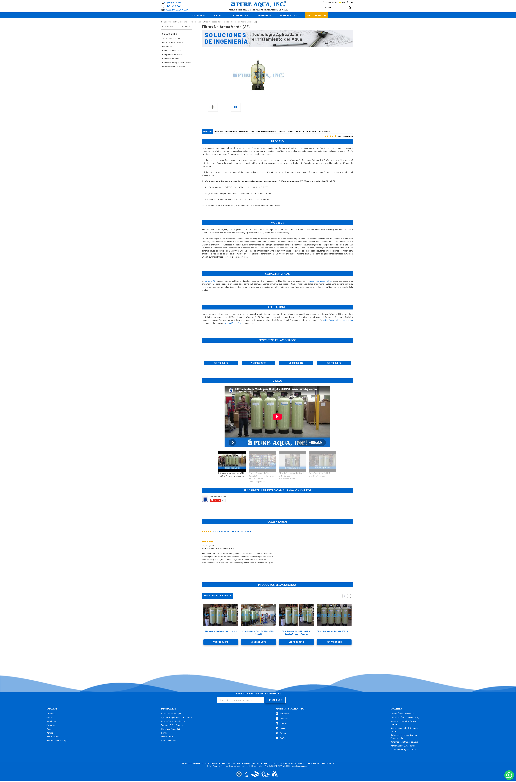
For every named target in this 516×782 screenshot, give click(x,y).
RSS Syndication (168, 740)
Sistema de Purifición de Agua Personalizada (403, 736)
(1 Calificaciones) (222, 531)
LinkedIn (283, 728)
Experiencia (239, 15)
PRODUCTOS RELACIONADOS (316, 131)
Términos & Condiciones (172, 725)
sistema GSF (210, 281)
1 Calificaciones (345, 136)
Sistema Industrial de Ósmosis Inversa (404, 723)
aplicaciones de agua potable (318, 281)
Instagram (284, 713)
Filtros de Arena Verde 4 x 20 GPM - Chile (334, 631)
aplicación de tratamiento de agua (338, 320)
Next (349, 596)
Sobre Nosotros (289, 15)
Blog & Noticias (53, 736)
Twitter (283, 733)
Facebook (284, 718)
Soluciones (51, 721)
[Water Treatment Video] (277, 499)
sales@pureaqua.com (300, 766)
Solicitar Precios (316, 15)
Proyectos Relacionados (263, 131)
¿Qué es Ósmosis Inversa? (402, 713)
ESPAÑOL (346, 2)
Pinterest (284, 723)
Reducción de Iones (170, 59)
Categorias (186, 26)
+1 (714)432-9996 (172, 2)
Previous (344, 596)
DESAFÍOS (218, 131)
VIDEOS (282, 131)
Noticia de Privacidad (170, 729)
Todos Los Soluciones (171, 38)
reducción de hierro (233, 323)
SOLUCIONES (231, 131)
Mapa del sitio (167, 736)
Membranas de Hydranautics (403, 749)
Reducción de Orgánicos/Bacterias (176, 63)
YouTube (283, 738)
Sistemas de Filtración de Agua (404, 742)
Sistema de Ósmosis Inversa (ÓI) (404, 717)
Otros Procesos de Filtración (173, 67)
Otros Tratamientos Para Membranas (172, 44)
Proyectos (50, 725)
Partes (218, 15)
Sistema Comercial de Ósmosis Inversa (404, 729)
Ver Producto (221, 363)
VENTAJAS (243, 131)
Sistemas (197, 15)
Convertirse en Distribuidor (173, 721)
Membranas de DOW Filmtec (402, 745)
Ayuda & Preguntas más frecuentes (176, 717)
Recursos (262, 15)
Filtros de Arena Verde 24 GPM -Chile (221, 631)
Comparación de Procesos (173, 55)
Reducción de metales (171, 50)
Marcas (49, 733)
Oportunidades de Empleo (57, 740)
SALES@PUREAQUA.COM (176, 10)
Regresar (169, 26)
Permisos (165, 733)
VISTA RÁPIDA (221, 615)
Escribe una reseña (241, 531)
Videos (49, 729)
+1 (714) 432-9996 (283, 766)
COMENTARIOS (294, 131)
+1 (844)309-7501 (172, 6)
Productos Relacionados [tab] (217, 595)
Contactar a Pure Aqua (171, 713)
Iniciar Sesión (332, 2)
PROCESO (207, 131)
